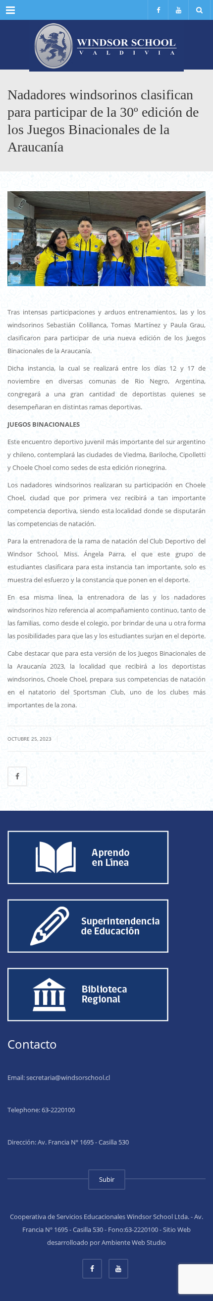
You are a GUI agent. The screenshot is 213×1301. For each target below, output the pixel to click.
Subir (106, 1179)
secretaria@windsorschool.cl (68, 1077)
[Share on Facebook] (17, 776)
